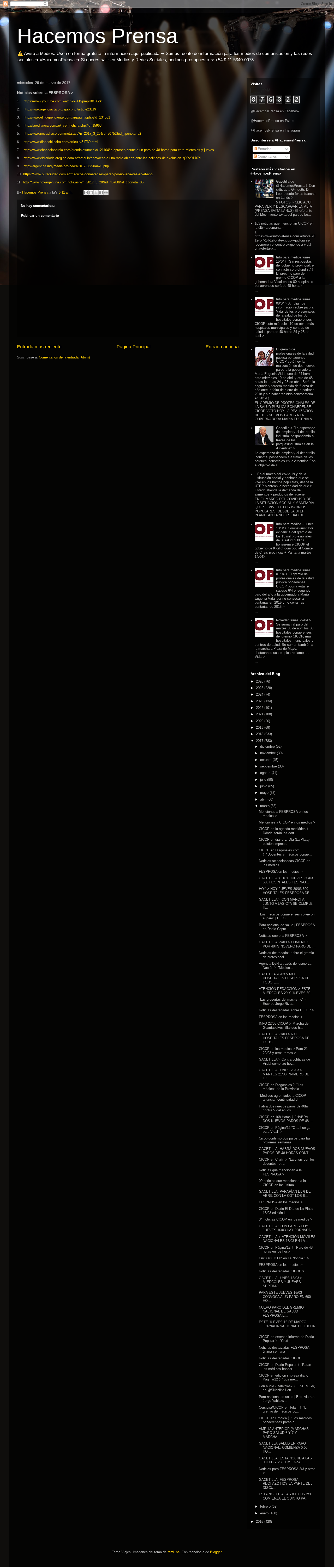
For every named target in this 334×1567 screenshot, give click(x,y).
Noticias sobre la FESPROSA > (283, 936)
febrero (266, 1506)
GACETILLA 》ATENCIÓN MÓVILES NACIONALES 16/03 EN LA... (287, 1239)
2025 (260, 688)
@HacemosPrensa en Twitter (272, 121)
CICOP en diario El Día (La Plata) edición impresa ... (284, 842)
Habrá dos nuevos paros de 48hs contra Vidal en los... (284, 1108)
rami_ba (174, 1552)
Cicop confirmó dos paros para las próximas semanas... (285, 1140)
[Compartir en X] (96, 192)
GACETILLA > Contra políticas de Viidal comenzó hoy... (284, 1061)
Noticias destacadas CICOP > (282, 1271)
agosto (265, 773)
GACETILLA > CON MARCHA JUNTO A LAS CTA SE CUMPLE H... (286, 903)
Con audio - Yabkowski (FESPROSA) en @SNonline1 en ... (287, 1388)
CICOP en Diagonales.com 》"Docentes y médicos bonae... (285, 852)
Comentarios (267, 156)
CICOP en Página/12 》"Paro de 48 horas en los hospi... (286, 1250)
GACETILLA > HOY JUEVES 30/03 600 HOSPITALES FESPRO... (286, 880)
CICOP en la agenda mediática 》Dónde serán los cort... (284, 831)
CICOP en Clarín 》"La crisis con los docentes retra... (287, 1161)
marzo (265, 806)
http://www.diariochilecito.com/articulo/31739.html (60, 142)
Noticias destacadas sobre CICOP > (286, 1010)
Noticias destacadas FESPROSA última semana (284, 1350)
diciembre (268, 746)
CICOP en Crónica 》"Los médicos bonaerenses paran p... (285, 1420)
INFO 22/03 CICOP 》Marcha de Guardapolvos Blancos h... (283, 1025)
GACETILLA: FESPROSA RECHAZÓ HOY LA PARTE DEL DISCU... (285, 1484)
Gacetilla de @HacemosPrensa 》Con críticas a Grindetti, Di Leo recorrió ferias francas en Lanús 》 (295, 189)
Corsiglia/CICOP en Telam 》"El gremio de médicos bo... (283, 1409)
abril (263, 799)
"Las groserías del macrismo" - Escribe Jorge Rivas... (282, 1002)
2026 (260, 681)
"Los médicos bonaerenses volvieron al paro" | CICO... (286, 916)
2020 (260, 721)
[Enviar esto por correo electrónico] (86, 192)
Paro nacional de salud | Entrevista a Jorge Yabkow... (286, 1399)
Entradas (264, 149)
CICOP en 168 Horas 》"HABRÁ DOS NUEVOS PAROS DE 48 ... (286, 1119)
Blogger (215, 1552)
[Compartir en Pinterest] (106, 192)
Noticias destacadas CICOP (280, 1358)
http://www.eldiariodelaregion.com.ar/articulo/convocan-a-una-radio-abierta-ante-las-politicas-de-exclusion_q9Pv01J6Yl (112, 158)
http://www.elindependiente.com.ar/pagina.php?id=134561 (66, 117)
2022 (260, 708)
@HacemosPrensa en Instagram (275, 130)
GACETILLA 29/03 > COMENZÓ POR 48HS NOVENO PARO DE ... (287, 944)
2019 (260, 727)
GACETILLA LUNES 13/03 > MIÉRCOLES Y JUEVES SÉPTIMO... (280, 1282)
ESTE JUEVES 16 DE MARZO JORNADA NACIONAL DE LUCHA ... (287, 1326)
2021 (260, 714)
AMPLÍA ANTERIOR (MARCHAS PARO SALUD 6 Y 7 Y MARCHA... (284, 1433)
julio (263, 780)
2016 (260, 1521)
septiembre (269, 766)
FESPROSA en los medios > (281, 872)
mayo (265, 793)
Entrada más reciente (39, 346)
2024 (260, 694)
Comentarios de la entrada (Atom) (64, 357)
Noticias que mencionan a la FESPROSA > (280, 1172)
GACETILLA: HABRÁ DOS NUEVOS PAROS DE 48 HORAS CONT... (287, 1151)
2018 (260, 734)
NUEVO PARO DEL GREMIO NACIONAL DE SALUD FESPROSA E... (281, 1311)
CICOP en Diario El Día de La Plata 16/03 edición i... (286, 1211)
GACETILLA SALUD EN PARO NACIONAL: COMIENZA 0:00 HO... (283, 1447)
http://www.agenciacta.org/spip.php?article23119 (59, 109)
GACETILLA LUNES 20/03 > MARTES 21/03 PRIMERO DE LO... (284, 1074)
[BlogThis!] (91, 192)
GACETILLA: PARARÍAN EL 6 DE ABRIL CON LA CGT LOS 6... (285, 1194)
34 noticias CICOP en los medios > (285, 1219)
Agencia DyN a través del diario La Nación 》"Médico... (285, 966)
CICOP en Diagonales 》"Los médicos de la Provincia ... (281, 1087)
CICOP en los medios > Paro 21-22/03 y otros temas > (284, 1051)
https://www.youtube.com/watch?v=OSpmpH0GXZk (62, 101)
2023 (260, 701)
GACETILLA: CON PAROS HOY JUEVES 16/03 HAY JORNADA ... (287, 1228)
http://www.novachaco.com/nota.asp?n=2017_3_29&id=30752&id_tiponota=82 (82, 133)
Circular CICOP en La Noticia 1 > (284, 1258)
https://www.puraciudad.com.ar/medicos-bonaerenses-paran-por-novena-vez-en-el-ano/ (88, 174)
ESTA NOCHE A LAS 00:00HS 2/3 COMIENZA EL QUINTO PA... (285, 1496)
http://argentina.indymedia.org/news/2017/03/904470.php (66, 166)
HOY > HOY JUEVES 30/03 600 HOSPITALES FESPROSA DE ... (286, 891)
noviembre (268, 753)
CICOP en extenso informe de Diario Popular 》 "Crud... (286, 1339)
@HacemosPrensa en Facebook (275, 111)
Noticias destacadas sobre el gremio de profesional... (286, 955)
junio (264, 786)
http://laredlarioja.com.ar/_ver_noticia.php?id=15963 (62, 125)
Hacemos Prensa (97, 35)
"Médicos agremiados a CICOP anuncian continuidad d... (282, 1098)
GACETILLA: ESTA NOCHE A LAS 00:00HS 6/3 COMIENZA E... (285, 1460)
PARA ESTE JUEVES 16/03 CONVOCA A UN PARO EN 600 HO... (285, 1297)
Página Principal (134, 346)
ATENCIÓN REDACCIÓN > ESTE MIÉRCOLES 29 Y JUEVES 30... (286, 991)
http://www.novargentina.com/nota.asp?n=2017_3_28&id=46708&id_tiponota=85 (83, 182)
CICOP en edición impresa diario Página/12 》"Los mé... (283, 1377)
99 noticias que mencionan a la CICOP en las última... (282, 1183)
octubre (266, 760)
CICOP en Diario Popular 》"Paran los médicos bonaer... (285, 1367)
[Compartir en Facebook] (101, 192)
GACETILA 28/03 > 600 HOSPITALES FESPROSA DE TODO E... (284, 978)
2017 (260, 741)
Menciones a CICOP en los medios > (287, 822)
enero (265, 1513)
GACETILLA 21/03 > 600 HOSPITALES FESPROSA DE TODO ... (284, 1038)
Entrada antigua (222, 346)
